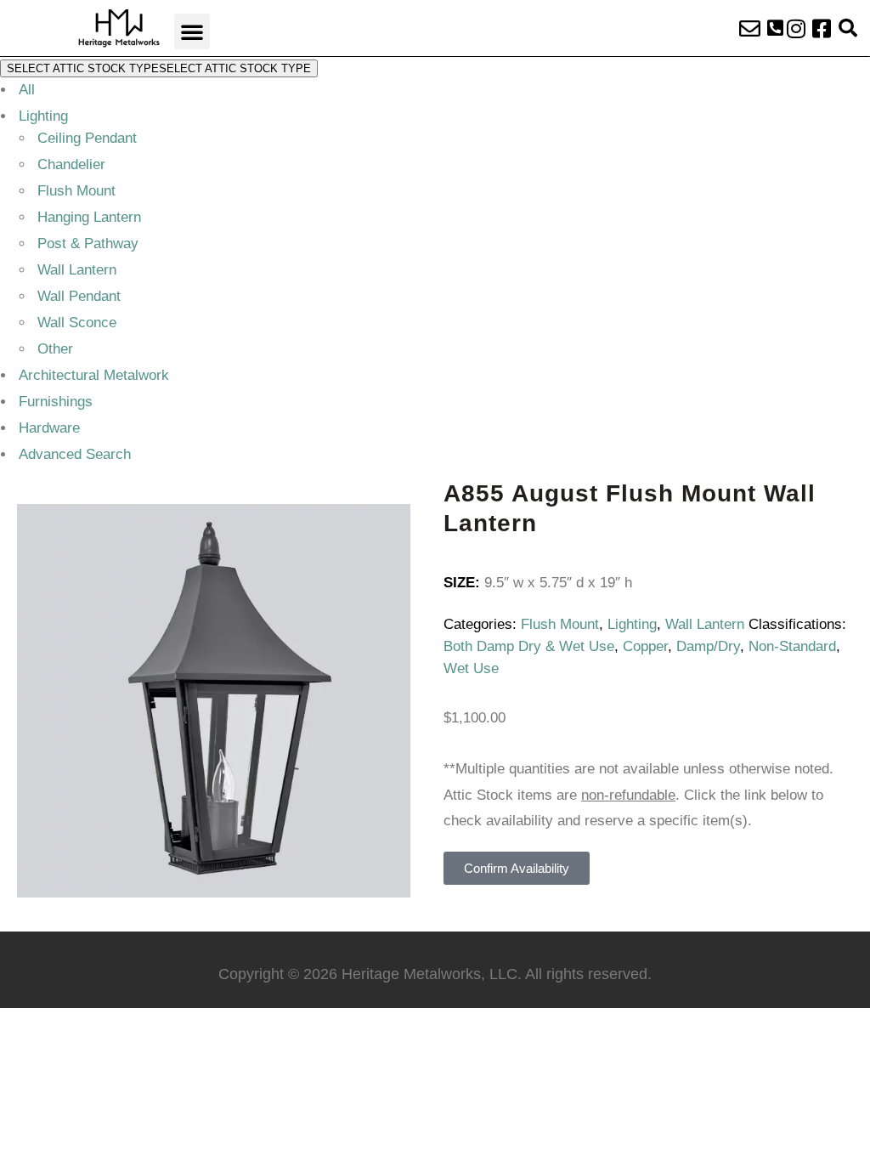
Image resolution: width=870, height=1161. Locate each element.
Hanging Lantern (89, 217)
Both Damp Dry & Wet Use (528, 646)
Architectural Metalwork (94, 375)
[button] (192, 31)
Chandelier (71, 164)
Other (55, 349)
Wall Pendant (79, 296)
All (27, 90)
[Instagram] (796, 28)
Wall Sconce (76, 322)
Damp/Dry (708, 646)
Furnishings (56, 402)
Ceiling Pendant (87, 138)
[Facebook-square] (821, 28)
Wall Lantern (76, 270)
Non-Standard (792, 646)
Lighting (43, 116)
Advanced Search (75, 454)
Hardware (49, 428)
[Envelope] (750, 28)
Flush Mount (76, 191)
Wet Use (471, 668)
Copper (645, 646)
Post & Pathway (87, 243)
